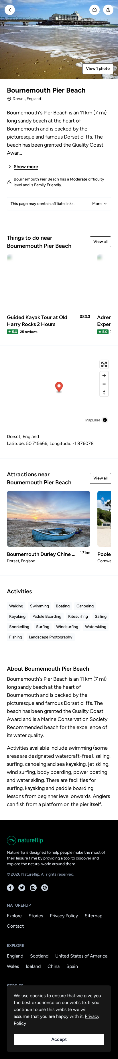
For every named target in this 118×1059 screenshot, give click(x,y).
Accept (59, 1039)
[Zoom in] (104, 375)
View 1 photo (98, 68)
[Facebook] (10, 887)
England (15, 956)
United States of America (81, 956)
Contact (15, 926)
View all (100, 241)
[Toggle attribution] (104, 420)
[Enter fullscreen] (104, 364)
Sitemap (93, 915)
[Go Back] (10, 10)
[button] (59, 388)
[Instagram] (33, 887)
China (54, 966)
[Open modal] (108, 10)
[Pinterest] (44, 887)
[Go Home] (94, 10)
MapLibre (92, 419)
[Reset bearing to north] (104, 392)
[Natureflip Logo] (59, 840)
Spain (72, 966)
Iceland (33, 966)
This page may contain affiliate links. (56, 203)
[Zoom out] (104, 384)
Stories (36, 915)
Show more (26, 166)
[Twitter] (21, 887)
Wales (13, 966)
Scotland (39, 956)
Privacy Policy (64, 915)
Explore (14, 915)
